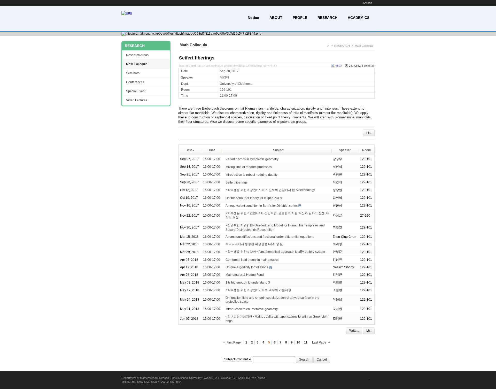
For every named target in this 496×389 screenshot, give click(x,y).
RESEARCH (327, 18)
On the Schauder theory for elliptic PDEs (254, 198)
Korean (367, 2)
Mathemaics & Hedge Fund (245, 275)
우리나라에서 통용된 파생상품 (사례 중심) (254, 244)
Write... (354, 330)
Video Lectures (136, 100)
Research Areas (137, 55)
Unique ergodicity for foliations (247, 267)
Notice (253, 18)
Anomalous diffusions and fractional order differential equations (270, 237)
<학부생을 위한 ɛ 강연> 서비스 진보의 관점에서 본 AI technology (270, 190)
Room (366, 150)
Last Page (319, 342)
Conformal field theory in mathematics (252, 260)
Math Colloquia (364, 45)
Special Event (135, 91)
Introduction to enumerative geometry (252, 309)
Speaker (345, 150)
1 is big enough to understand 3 (248, 282)
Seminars (133, 73)
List (368, 133)
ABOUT (275, 18)
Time (211, 150)
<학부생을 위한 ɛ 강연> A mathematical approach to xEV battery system (275, 252)
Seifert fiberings (196, 57)
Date (188, 150)
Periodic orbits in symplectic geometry (252, 159)
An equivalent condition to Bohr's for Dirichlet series (262, 206)
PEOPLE (300, 18)
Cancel (322, 359)
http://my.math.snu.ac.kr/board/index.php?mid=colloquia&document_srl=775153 (228, 65)
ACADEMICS (358, 18)
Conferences (135, 82)
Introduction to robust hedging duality (251, 175)
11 (305, 342)
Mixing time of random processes (249, 167)
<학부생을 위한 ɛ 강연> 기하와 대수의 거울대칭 (258, 290)
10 (298, 342)
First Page (234, 342)
